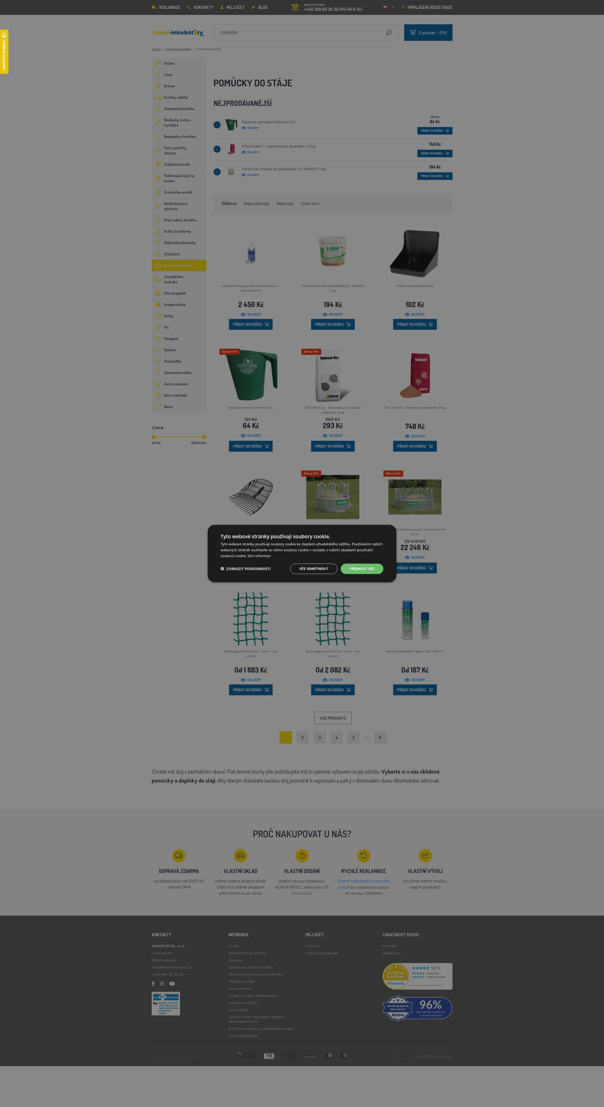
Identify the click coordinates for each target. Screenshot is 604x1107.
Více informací (259, 555)
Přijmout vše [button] (362, 568)
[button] (246, 568)
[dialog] (302, 553)
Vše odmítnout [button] (313, 568)
